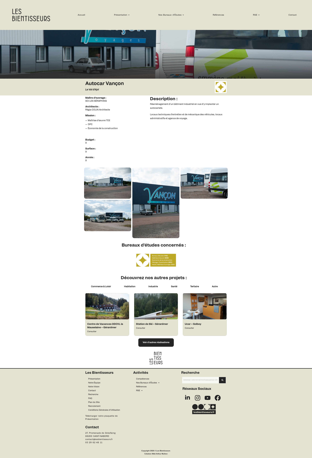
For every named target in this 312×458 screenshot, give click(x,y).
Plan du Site (94, 402)
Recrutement (94, 406)
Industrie (153, 286)
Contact (292, 15)
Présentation (120, 15)
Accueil (81, 15)
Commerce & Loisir (101, 286)
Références (218, 15)
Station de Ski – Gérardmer (152, 324)
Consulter (91, 331)
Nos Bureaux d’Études (169, 15)
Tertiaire (194, 286)
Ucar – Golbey (193, 324)
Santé (174, 286)
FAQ (90, 398)
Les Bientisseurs (163, 451)
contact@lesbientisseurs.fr (99, 439)
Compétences (142, 379)
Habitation (129, 286)
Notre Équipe (94, 383)
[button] (122, 15)
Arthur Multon (162, 454)
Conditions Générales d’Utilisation (104, 410)
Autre (215, 286)
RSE (255, 15)
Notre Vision (93, 387)
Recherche (93, 394)
